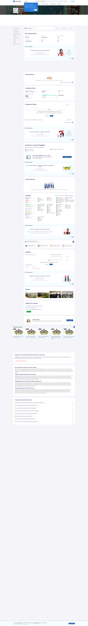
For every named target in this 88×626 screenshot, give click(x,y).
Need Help (70, 320)
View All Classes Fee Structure (66, 82)
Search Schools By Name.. (40, 1)
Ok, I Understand (71, 623)
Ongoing (69, 119)
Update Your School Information (69, 8)
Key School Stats (16, 28)
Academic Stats (16, 31)
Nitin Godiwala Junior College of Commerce (47, 245)
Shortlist (71, 28)
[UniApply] (17, 1)
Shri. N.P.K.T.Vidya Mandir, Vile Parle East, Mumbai (43, 337)
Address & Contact (16, 44)
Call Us (29, 311)
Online (38, 134)
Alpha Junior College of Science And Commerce (60, 245)
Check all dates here (68, 122)
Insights (14, 41)
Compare (57, 28)
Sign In (73, 1)
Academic (29, 231)
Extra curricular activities (35, 231)
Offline (42, 134)
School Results (16, 37)
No (39, 278)
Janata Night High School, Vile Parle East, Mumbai (18, 337)
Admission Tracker (45, 4)
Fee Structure (15, 30)
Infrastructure (47, 231)
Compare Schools (53, 4)
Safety (42, 231)
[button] (69, 105)
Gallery (14, 42)
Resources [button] (59, 4)
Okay (35, 9)
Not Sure (42, 278)
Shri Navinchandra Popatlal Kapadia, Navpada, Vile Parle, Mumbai (56, 337)
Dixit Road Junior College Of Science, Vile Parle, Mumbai (30, 337)
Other (51, 231)
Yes (36, 278)
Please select (30, 28)
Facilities (14, 39)
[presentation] (72, 242)
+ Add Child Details (67, 156)
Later (32, 9)
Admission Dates (16, 33)
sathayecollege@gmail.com (31, 307)
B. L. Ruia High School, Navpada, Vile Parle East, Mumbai (69, 337)
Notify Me (64, 28)
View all (70, 58)
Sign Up (47, 115)
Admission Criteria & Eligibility (16, 35)
